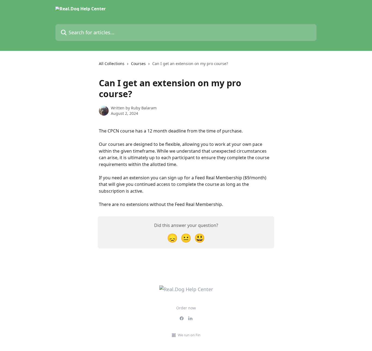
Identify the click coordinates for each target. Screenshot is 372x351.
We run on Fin (189, 334)
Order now (186, 307)
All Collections (111, 63)
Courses (138, 63)
